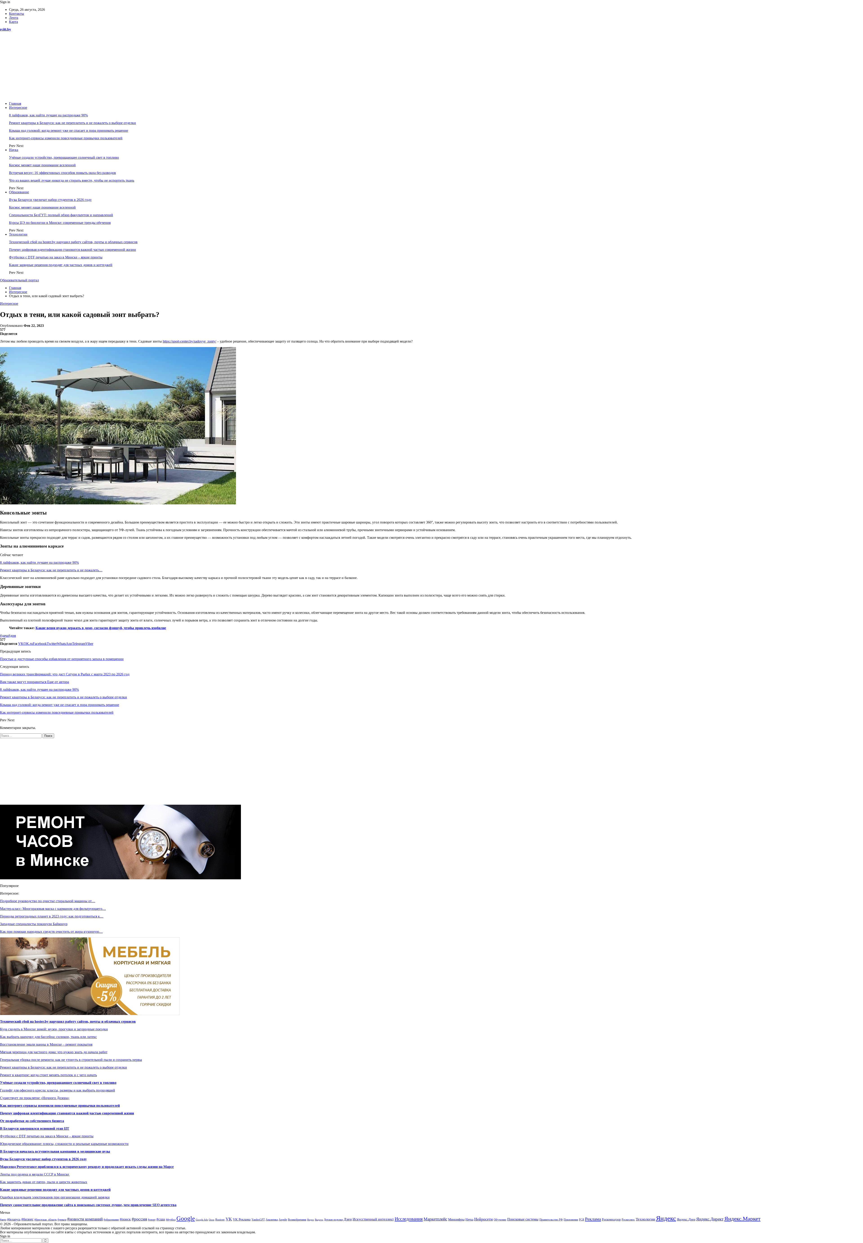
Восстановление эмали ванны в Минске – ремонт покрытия (46, 1044)
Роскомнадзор (611, 1219)
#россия (139, 1218)
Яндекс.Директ (709, 1219)
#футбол (171, 1219)
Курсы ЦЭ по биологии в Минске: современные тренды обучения (60, 223)
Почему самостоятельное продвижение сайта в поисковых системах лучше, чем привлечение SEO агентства (88, 1205)
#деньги (62, 1219)
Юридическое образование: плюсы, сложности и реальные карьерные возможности (64, 1144)
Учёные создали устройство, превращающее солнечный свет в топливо (64, 157)
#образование (111, 1219)
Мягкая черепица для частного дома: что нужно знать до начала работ (53, 1052)
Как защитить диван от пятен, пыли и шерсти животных (43, 1182)
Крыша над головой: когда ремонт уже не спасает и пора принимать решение (68, 130)
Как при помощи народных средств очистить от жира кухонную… (51, 931)
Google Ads (202, 1219)
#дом (12, 635)
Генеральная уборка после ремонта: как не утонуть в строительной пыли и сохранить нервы (71, 1060)
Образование (19, 192)
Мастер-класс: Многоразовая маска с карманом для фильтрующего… (53, 909)
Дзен (348, 1219)
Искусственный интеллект (373, 1219)
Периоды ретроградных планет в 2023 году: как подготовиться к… (51, 916)
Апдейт (283, 1219)
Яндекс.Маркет (742, 1219)
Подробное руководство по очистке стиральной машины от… (47, 901)
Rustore (220, 1219)
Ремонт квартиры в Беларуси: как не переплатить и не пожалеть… (51, 570)
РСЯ (581, 1219)
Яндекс (666, 1218)
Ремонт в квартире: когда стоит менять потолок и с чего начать (48, 1075)
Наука (13, 150)
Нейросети (483, 1219)
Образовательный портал (19, 280)
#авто (3, 1219)
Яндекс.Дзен (686, 1219)
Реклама (593, 1218)
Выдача (319, 1219)
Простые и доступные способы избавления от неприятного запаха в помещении (62, 659)
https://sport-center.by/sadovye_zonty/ (189, 341)
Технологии (18, 234)
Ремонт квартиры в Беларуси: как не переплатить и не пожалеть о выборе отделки (72, 123)
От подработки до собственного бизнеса (32, 1121)
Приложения (571, 1219)
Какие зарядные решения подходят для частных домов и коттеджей (60, 265)
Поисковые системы (522, 1219)
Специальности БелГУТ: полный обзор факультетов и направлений (61, 215)
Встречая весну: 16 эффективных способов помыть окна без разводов (62, 173)
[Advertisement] (431, 66)
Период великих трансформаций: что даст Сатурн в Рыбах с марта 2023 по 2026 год (64, 674)
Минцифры (456, 1219)
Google (185, 1218)
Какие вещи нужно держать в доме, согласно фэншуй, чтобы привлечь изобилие (101, 628)
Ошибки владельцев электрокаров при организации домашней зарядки (55, 1197)
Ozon (211, 1219)
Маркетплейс (435, 1219)
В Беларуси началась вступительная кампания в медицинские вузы (55, 1151)
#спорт (152, 1219)
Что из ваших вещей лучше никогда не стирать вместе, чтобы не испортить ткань (71, 180)
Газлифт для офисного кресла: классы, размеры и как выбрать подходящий (57, 1090)
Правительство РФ (551, 1219)
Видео (310, 1219)
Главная (15, 103)
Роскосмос (628, 1219)
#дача (4, 635)
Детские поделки (333, 1219)
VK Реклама (242, 1219)
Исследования (409, 1218)
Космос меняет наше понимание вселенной (42, 165)
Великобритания (297, 1219)
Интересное (18, 107)
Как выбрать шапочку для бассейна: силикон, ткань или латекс (48, 1037)
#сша (160, 1219)
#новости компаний (85, 1219)
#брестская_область (45, 1219)
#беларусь (13, 1219)
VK (229, 1219)
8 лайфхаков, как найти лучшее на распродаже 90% (48, 115)
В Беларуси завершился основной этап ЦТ (34, 1128)
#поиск (125, 1219)
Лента (13, 18)
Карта (13, 22)
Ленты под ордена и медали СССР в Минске (35, 1174)
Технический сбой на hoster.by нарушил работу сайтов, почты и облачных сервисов (73, 242)
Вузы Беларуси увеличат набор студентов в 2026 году (50, 200)
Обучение (500, 1219)
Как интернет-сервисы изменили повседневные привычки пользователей (65, 138)
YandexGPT (258, 1219)
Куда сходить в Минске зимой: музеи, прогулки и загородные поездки (54, 1029)
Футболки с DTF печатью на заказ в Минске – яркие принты (55, 257)
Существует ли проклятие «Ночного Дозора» (34, 1098)
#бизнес (27, 1219)
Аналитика (272, 1219)
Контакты (16, 14)
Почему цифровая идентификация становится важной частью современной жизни (72, 250)
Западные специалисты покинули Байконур (33, 924)
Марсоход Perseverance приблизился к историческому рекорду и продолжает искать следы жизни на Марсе (87, 1167)
